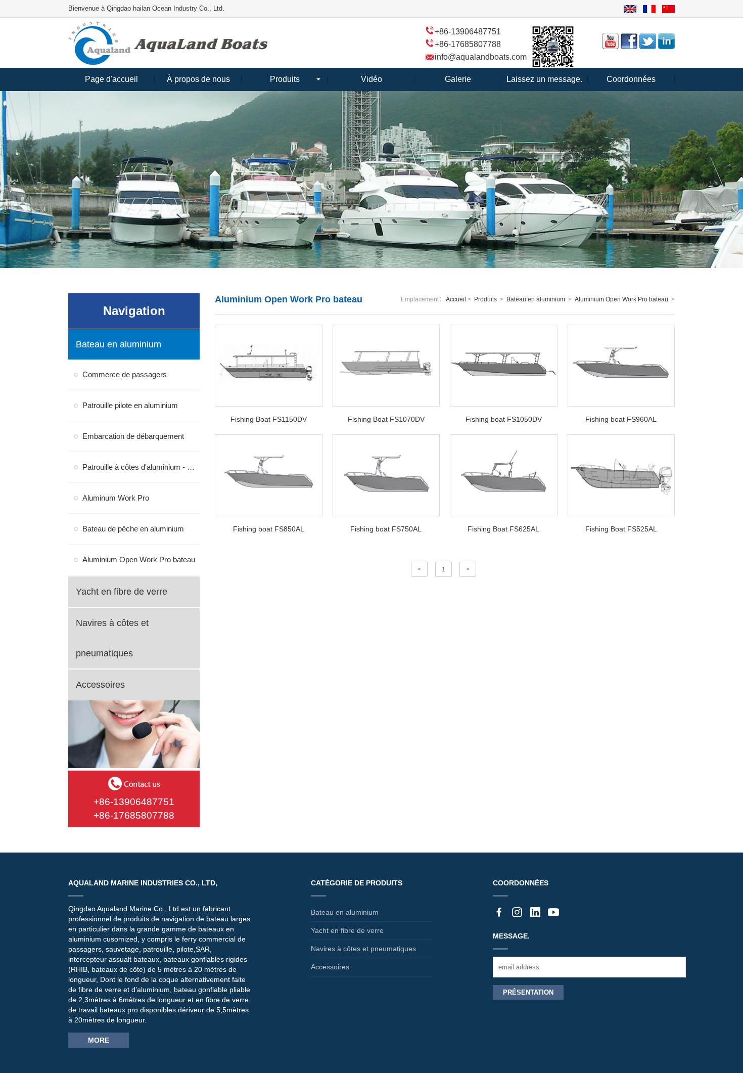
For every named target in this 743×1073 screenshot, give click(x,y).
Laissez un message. (544, 79)
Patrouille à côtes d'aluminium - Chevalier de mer (141, 467)
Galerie (458, 79)
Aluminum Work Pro (115, 498)
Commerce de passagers (124, 374)
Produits (285, 79)
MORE (98, 1040)
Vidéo (371, 79)
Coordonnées (631, 79)
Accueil (456, 299)
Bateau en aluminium (535, 299)
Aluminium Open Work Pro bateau (138, 559)
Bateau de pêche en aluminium (133, 528)
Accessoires (330, 967)
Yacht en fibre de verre (347, 930)
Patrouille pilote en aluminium (130, 405)
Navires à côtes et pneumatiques (363, 949)
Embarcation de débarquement (133, 436)
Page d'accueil (111, 79)
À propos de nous (198, 79)
